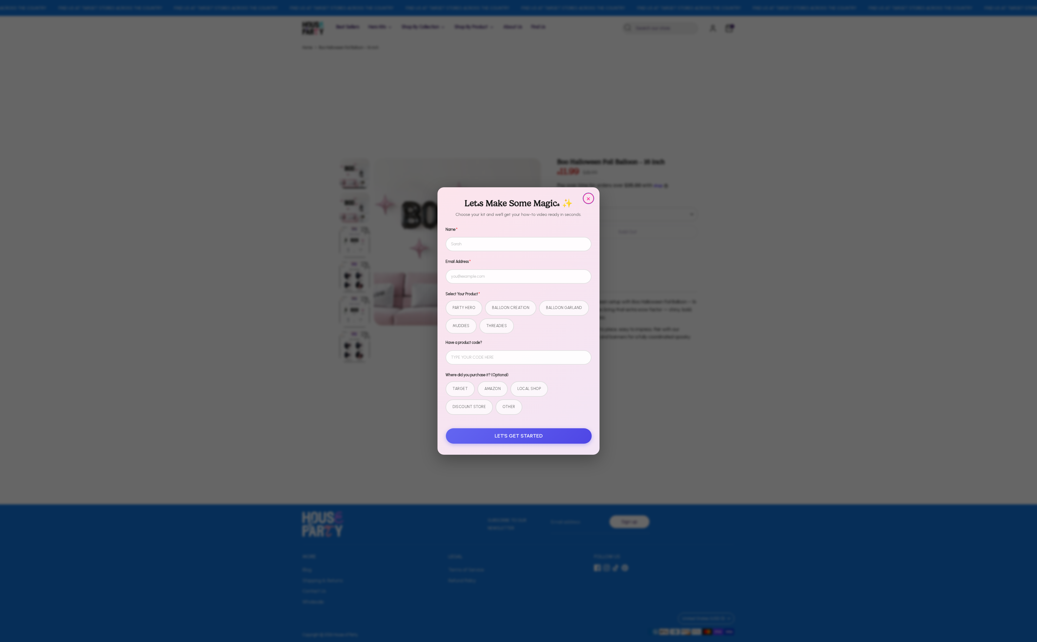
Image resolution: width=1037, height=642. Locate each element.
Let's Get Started (519, 436)
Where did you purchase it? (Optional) (477, 375)
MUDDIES (461, 326)
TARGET (460, 388)
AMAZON (492, 388)
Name (451, 229)
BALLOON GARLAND (564, 307)
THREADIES (496, 326)
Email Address (458, 261)
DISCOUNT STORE (469, 407)
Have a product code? (464, 342)
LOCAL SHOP (529, 388)
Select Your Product (463, 294)
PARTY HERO (464, 307)
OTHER (509, 407)
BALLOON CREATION (510, 307)
